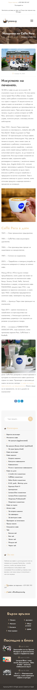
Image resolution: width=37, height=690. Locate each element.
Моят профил (12, 631)
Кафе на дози (11, 471)
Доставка (29, 620)
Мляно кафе (11, 508)
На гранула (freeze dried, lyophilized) (19, 446)
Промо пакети (11, 524)
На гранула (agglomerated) (18, 441)
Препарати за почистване (15, 521)
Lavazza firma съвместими (17, 496)
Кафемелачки (13, 465)
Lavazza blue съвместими (17, 493)
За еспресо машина (15, 511)
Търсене (30, 419)
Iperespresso (12, 490)
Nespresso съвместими (16, 502)
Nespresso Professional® (17, 499)
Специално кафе (12, 527)
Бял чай (11, 536)
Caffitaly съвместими (15, 477)
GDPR (29, 629)
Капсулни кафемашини (16, 461)
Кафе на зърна (12, 505)
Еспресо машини (14, 458)
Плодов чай (12, 542)
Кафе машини (11, 455)
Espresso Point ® (14, 486)
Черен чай (12, 546)
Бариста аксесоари (13, 434)
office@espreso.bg (16, 592)
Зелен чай (12, 539)
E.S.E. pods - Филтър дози (17, 483)
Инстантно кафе (12, 438)
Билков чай (12, 533)
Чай (8, 530)
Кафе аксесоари (12, 452)
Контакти (13, 627)
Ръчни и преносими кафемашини (20, 468)
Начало (12, 620)
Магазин (13, 624)
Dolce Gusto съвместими (17, 480)
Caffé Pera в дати (15, 228)
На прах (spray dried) (15, 449)
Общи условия (28, 625)
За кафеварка (13, 514)
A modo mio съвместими (16, 474)
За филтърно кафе (14, 518)
